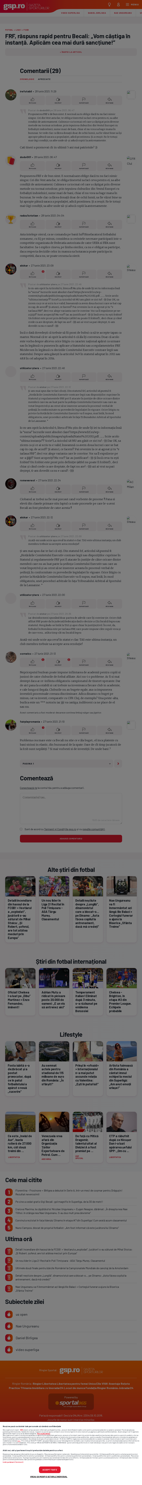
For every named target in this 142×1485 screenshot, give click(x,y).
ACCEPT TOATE (49, 1470)
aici (19, 1441)
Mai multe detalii (43, 1433)
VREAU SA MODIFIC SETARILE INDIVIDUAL (48, 1476)
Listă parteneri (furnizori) (13, 1462)
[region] (71, 1453)
